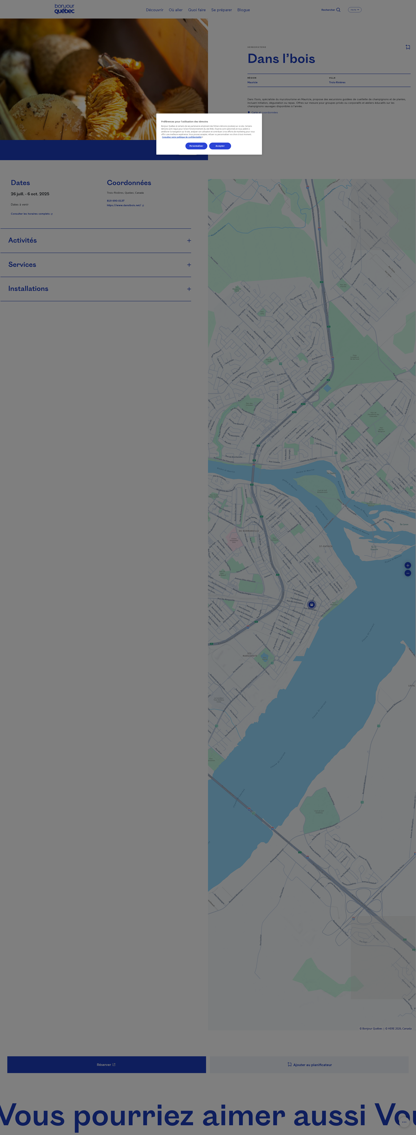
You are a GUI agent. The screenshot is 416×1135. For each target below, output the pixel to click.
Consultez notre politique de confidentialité (183, 137)
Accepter (220, 146)
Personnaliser (196, 146)
